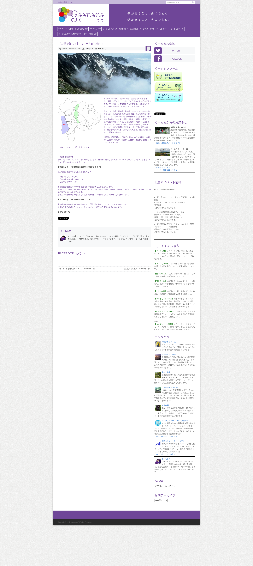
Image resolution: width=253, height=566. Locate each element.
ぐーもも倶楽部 (64, 34)
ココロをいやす (95, 29)
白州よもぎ (93, 34)
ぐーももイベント (162, 29)
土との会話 (134, 29)
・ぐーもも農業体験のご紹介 (165, 170)
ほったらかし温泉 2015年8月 (135, 269)
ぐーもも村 (69, 29)
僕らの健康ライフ (81, 29)
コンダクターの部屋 (147, 29)
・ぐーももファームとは (164, 167)
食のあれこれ (123, 29)
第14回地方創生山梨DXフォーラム (170, 212)
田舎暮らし (102, 48)
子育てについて (64, 212)
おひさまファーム (169, 342)
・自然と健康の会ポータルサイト (167, 143)
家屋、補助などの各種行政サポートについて (75, 200)
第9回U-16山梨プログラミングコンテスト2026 (175, 224)
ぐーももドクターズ (109, 29)
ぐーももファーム (177, 29)
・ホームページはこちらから (165, 436)
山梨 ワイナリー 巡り (79, 34)
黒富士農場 (166, 372)
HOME (60, 29)
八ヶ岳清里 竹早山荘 (170, 388)
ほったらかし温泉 (169, 354)
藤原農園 (165, 405)
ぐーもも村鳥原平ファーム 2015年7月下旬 (79, 269)
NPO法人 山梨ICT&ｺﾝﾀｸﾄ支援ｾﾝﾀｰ (175, 421)
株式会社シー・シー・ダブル (173, 441)
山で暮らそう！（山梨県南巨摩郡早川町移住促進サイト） (80, 167)
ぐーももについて (164, 485)
